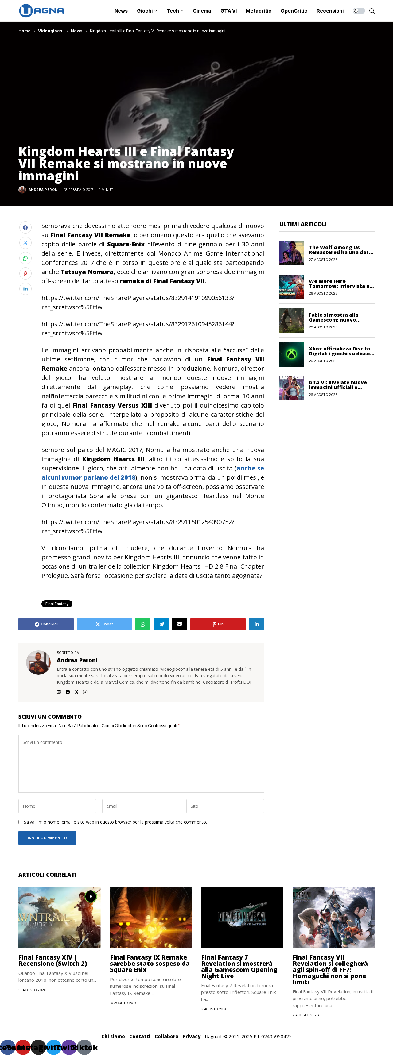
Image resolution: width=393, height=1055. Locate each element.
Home (24, 30)
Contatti (139, 1036)
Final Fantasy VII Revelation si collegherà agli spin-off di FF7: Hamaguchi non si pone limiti (330, 969)
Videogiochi (51, 30)
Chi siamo (113, 1036)
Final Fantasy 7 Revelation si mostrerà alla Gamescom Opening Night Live (239, 966)
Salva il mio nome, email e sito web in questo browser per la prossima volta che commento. (115, 822)
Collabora (166, 1036)
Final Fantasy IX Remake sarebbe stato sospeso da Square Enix (150, 963)
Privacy (191, 1036)
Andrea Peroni (44, 190)
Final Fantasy (56, 603)
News (77, 30)
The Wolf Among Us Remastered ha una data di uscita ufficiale (340, 252)
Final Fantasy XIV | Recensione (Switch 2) (52, 960)
